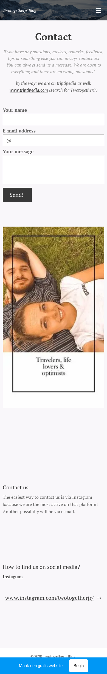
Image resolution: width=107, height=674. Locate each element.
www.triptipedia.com (29, 90)
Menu (98, 10)
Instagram (13, 577)
